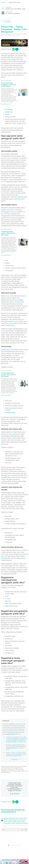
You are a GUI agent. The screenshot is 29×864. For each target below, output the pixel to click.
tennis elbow (10, 209)
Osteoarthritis (5, 349)
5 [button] (17, 845)
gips (5, 475)
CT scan (7, 598)
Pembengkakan (10, 412)
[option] (14, 824)
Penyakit (3, 2)
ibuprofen (17, 199)
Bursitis (17, 302)
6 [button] (19, 845)
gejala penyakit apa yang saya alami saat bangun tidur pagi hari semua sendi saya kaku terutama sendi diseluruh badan (16, 820)
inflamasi (20, 197)
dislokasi (13, 436)
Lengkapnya (14, 759)
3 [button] (13, 845)
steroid (12, 650)
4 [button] (15, 845)
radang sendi (10, 325)
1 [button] (8, 845)
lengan (10, 109)
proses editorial (11, 734)
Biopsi (7, 606)
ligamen (7, 112)
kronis (22, 343)
